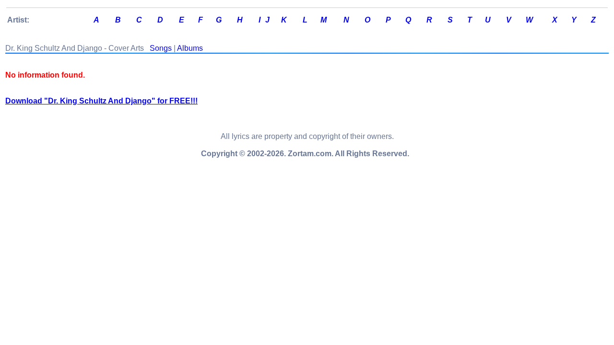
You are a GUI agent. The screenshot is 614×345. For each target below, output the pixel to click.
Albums (190, 48)
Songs (161, 48)
